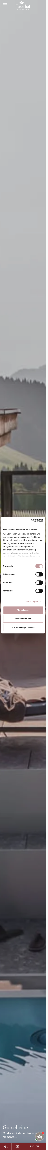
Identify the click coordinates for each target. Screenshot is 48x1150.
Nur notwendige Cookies (23, 627)
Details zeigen (31, 601)
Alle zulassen (23, 610)
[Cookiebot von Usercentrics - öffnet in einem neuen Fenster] (32, 520)
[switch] (39, 574)
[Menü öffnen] (5, 5)
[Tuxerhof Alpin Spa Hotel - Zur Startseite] (23, 5)
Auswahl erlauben (23, 618)
